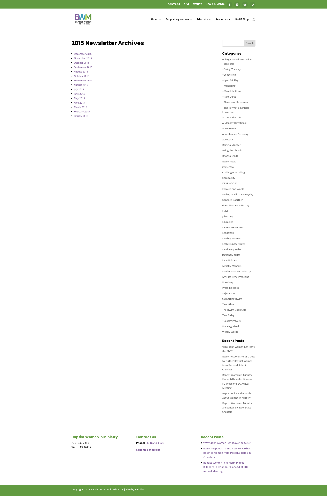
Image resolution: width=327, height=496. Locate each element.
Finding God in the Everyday (237, 194)
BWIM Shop (242, 19)
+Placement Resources (235, 102)
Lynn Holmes (229, 260)
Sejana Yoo (228, 293)
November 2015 (83, 58)
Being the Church (232, 150)
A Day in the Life (231, 117)
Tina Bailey (228, 315)
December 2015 (83, 53)
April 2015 (79, 102)
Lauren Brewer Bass (233, 227)
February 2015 (82, 111)
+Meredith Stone (231, 91)
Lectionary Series (231, 249)
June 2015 (79, 93)
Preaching (227, 282)
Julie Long (227, 216)
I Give (225, 210)
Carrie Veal (228, 167)
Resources (222, 19)
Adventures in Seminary (235, 134)
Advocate (202, 19)
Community (228, 177)
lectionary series (231, 254)
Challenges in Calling (233, 172)
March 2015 (80, 107)
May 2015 (79, 98)
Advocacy (227, 139)
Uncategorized (230, 326)
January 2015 (81, 116)
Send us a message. (148, 449)
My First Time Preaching (235, 276)
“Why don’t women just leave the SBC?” (227, 442)
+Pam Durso (229, 96)
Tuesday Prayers (231, 320)
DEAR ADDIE (229, 183)
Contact (173, 4)
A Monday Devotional (234, 123)
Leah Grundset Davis (233, 244)
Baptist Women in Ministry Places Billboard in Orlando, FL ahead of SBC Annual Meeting (225, 467)
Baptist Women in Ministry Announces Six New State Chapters (237, 407)
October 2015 (81, 62)
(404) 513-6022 (154, 442)
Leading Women (231, 238)
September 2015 (83, 67)
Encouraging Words (233, 189)
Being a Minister (231, 145)
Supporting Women (177, 19)
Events (198, 4)
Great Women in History (235, 205)
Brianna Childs (230, 155)
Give (187, 4)
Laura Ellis (227, 222)
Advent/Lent (229, 128)
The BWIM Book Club (234, 309)
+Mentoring (229, 85)
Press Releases (230, 287)
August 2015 (81, 71)
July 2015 (79, 89)
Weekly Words (230, 331)
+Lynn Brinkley (230, 80)
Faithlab (140, 489)
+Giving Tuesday (231, 69)
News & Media (215, 4)
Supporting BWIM (232, 298)
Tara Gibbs (228, 304)
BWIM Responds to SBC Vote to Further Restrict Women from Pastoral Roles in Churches (227, 453)
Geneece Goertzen (232, 200)
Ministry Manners (232, 266)
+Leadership (229, 74)
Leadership (228, 232)
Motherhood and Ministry (236, 271)
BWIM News (229, 161)
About (154, 19)
